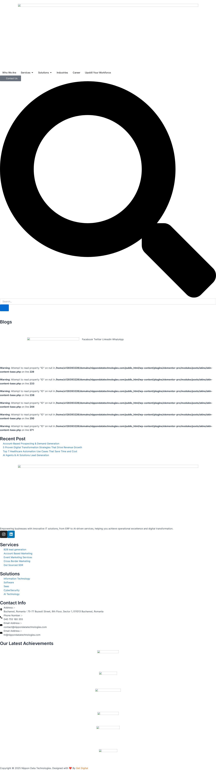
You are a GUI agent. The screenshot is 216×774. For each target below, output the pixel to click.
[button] (87, 339)
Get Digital (82, 768)
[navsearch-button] (108, 296)
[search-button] (4, 307)
